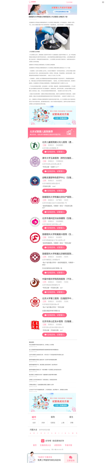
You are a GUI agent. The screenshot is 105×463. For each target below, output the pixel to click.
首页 (35, 445)
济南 (71, 423)
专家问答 (68, 445)
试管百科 (58, 445)
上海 (62, 423)
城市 (34, 417)
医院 (53, 417)
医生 (71, 417)
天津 (43, 423)
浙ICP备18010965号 (57, 449)
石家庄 (53, 423)
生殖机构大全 (45, 445)
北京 (34, 423)
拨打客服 (70, 2)
